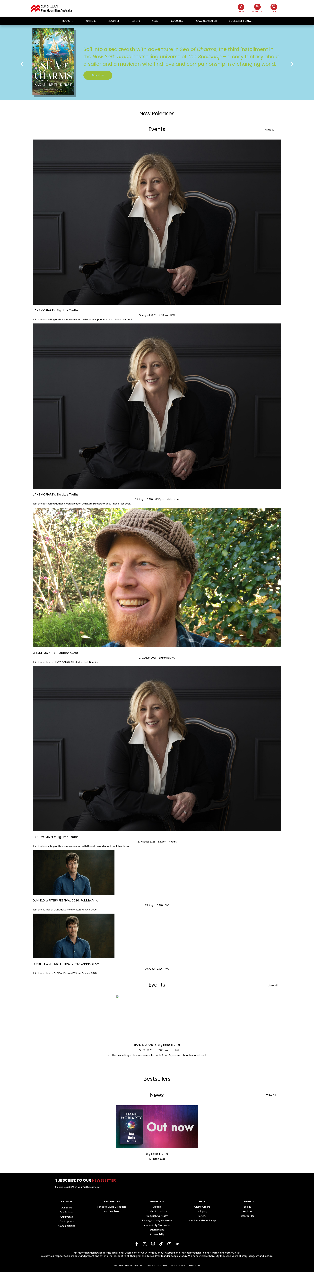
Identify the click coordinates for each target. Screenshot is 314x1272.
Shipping (202, 1211)
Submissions (157, 1229)
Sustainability (157, 1234)
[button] (22, 64)
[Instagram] (153, 1244)
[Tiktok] (161, 1244)
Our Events (66, 1216)
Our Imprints (67, 1221)
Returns (202, 1216)
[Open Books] (72, 21)
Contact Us (247, 1216)
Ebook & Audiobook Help (202, 1220)
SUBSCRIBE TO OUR (86, 1180)
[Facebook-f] (136, 1244)
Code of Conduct (157, 1211)
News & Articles (66, 1226)
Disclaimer (194, 1265)
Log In (247, 1206)
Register (247, 1211)
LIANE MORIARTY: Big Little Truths (157, 1045)
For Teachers (111, 1211)
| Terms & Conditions (156, 1265)
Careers (156, 1206)
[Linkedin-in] (177, 1244)
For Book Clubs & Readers (111, 1206)
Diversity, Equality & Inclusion (157, 1220)
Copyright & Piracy (157, 1216)
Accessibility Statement (157, 1225)
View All (270, 130)
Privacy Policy (178, 1265)
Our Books (66, 1207)
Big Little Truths (157, 1154)
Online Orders (202, 1206)
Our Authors (66, 1212)
